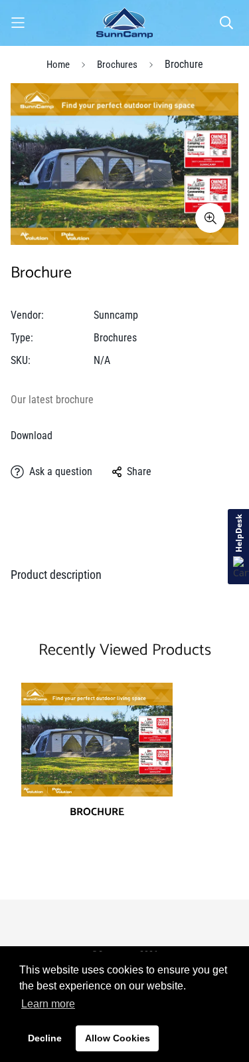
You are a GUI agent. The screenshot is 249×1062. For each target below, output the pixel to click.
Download (31, 435)
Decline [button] (45, 1038)
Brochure (97, 812)
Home (58, 65)
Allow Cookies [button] (117, 1038)
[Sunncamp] (124, 23)
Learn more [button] (48, 1003)
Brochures (117, 65)
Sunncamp (116, 315)
